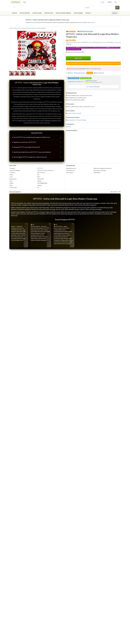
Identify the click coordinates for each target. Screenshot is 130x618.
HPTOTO (14, 13)
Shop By (114, 13)
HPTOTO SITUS (48, 13)
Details (90, 95)
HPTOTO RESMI (78, 13)
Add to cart (78, 58)
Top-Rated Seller (73, 78)
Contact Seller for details (74, 113)
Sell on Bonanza (16, 2)
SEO (112, 191)
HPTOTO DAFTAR (25, 13)
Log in (102, 2)
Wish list (70, 73)
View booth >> (91, 22)
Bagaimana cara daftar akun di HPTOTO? (25, 142)
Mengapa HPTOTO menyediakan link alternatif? (27, 147)
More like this (100, 73)
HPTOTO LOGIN (37, 13)
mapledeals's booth (31, 22)
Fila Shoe (68, 126)
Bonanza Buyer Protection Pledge (76, 120)
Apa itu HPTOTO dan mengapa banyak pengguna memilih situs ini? (32, 137)
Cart (115, 2)
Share (90, 73)
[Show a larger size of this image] (11, 73)
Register (110, 2)
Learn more (117, 63)
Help (24, 2)
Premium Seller (86, 78)
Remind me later (80, 73)
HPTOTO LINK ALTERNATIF (63, 13)
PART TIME (117, 191)
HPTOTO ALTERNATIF (26, 28)
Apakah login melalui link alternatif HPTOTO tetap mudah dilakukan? (32, 152)
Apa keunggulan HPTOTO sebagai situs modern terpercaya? (30, 157)
